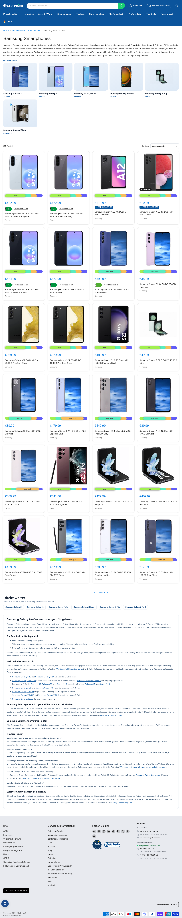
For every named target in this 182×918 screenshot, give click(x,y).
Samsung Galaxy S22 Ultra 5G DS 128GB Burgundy (66, 503)
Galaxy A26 (61, 684)
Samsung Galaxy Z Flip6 (48, 695)
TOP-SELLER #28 (150, 207)
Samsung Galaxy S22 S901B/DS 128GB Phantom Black (65, 362)
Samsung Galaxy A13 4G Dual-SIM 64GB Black (156, 213)
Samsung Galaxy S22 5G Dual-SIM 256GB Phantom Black (21, 362)
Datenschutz (9, 842)
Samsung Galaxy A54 (45, 688)
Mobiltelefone (18, 30)
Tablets (80, 14)
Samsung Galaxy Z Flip (110, 607)
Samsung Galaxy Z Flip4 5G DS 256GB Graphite (158, 503)
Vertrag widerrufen (16, 891)
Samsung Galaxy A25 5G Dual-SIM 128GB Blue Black (156, 574)
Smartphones (64, 14)
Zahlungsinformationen (58, 839)
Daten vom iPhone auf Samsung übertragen (41, 778)
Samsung (8, 220)
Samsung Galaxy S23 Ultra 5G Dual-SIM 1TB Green (67, 574)
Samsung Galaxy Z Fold (135, 607)
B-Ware (51, 846)
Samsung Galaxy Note (58, 607)
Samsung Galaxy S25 (21, 676)
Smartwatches (96, 14)
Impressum (8, 835)
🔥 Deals (7, 21)
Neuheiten (29, 14)
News (6, 854)
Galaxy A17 (90, 684)
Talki (50, 881)
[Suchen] (121, 6)
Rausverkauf (167, 14)
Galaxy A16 (104, 684)
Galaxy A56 (36, 684)
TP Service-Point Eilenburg (60, 873)
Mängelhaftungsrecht (13, 850)
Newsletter (53, 877)
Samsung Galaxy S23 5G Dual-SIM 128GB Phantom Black (111, 362)
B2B (50, 842)
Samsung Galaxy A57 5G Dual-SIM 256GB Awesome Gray (66, 215)
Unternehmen (54, 862)
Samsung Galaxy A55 (21, 688)
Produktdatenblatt (21, 209)
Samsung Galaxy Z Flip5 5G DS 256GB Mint (158, 362)
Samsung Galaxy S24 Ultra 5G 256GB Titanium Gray (113, 432)
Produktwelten (11, 14)
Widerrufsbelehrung (12, 839)
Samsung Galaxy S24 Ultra (89, 680)
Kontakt (51, 885)
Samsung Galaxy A (35, 607)
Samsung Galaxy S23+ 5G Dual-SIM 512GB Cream (22, 503)
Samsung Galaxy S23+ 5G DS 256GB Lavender (157, 286)
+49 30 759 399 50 (149, 831)
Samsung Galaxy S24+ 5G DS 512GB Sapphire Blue (68, 432)
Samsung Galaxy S (13, 607)
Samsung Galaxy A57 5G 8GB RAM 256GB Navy (67, 291)
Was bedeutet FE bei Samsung (69, 669)
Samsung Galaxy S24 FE (23, 691)
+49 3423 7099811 (149, 855)
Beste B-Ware (45, 14)
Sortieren (145, 146)
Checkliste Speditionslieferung (16, 862)
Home (6, 30)
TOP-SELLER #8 (105, 207)
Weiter (102, 592)
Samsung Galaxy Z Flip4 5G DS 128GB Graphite (113, 503)
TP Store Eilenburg (56, 869)
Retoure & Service (56, 831)
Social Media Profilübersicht (60, 866)
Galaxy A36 (47, 684)
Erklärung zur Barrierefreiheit (16, 866)
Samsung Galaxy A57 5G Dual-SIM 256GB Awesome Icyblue (22, 215)
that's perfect (116, 14)
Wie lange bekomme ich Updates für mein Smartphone (143, 767)
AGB (5, 831)
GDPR (6, 858)
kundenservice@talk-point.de (150, 838)
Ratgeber (52, 858)
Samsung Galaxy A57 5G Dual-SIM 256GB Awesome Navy (22, 291)
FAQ (50, 850)
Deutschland (166, 904)
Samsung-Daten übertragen (148, 775)
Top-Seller (151, 14)
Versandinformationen (58, 835)
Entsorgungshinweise (13, 846)
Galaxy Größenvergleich (121, 802)
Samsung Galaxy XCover (84, 607)
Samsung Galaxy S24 (44, 676)
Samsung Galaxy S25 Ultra (24, 680)
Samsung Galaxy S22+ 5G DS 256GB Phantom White (113, 574)
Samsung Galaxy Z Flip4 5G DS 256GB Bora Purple (23, 574)
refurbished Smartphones (111, 715)
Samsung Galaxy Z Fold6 (23, 695)
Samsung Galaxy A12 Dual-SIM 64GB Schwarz (23, 432)
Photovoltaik (134, 14)
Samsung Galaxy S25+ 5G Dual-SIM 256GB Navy (112, 291)
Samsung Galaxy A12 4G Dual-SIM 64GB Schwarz (111, 213)
